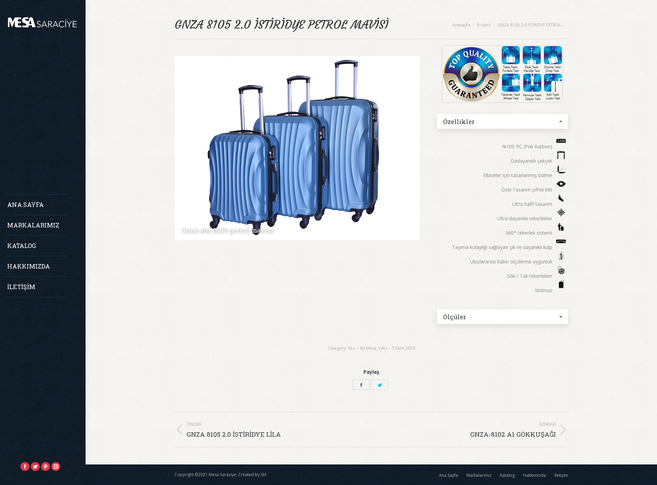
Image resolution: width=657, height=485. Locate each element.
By (373, 348)
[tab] (502, 121)
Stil (263, 474)
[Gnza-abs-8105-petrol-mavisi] (297, 148)
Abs (351, 348)
